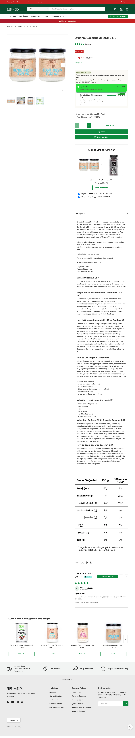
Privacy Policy (77, 692)
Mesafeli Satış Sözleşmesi (81, 707)
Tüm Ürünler (23, 16)
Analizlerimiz (54, 700)
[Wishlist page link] (115, 9)
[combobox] (66, 9)
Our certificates (55, 696)
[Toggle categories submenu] (41, 16)
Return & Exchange (79, 696)
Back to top (66, 679)
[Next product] (125, 639)
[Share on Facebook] (87, 562)
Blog (46, 16)
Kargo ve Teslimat (78, 711)
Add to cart (110, 125)
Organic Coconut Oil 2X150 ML (28, 26)
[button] (80, 44)
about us (52, 692)
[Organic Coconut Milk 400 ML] (22, 632)
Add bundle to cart (101, 188)
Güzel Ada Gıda (15, 727)
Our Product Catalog (57, 707)
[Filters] (121, 576)
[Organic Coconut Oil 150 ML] (113, 632)
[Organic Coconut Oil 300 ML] (52, 632)
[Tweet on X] (82, 562)
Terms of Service (78, 700)
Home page (11, 16)
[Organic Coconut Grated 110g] (83, 632)
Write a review (107, 576)
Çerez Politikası (78, 704)
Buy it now (101, 132)
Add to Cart (21, 654)
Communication (58, 16)
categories (35, 16)
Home (8, 26)
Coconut (14, 26)
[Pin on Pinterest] (91, 562)
